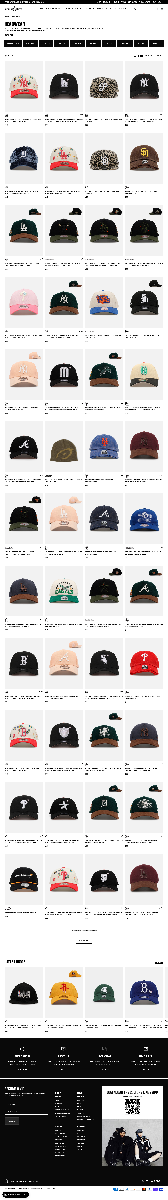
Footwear (89, 8)
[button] (162, 8)
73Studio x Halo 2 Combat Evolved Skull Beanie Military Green (63, 481)
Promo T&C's (60, 1156)
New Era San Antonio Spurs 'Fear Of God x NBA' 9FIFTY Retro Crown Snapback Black (23, 1027)
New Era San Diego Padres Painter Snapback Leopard (102, 192)
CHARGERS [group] (125, 43)
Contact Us (59, 1143)
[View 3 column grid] (135, 56)
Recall (80, 1103)
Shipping (80, 1100)
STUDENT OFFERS (118, 2)
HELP (154, 2)
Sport (57, 1106)
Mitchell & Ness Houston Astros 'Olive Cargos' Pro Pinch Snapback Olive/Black (104, 625)
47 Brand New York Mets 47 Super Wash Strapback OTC (100, 481)
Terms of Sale (60, 1153)
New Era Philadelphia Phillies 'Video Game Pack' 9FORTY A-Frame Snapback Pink (23, 337)
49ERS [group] (109, 43)
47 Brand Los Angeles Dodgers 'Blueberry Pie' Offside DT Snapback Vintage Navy (23, 625)
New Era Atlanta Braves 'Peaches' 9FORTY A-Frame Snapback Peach (62, 697)
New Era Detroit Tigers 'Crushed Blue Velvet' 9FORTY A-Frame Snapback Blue (22, 192)
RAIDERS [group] (77, 43)
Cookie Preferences (85, 1119)
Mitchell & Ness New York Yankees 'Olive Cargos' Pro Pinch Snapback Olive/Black (144, 265)
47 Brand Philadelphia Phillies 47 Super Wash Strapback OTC (143, 697)
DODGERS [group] (30, 43)
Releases (119, 8)
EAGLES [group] (93, 43)
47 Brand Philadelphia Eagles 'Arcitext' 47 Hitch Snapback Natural (64, 625)
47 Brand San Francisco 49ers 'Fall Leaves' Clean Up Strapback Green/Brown (142, 842)
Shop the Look (61, 1137)
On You (80, 1110)
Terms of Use (60, 1149)
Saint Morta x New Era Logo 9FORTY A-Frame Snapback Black (142, 337)
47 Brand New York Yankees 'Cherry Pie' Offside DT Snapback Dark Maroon (143, 481)
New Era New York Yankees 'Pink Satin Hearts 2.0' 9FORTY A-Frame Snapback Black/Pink (144, 120)
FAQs (79, 1106)
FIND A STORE (144, 2)
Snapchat (81, 1140)
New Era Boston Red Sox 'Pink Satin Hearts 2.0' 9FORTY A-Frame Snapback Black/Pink (23, 697)
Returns (80, 1097)
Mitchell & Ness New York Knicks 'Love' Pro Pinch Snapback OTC (104, 337)
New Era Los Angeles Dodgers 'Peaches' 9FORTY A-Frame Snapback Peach (63, 553)
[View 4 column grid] (140, 56)
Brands (99, 8)
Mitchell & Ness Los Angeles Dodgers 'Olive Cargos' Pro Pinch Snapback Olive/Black (102, 265)
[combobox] (144, 9)
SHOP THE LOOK (103, 2)
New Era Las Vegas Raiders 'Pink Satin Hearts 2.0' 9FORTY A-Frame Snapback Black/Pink (64, 769)
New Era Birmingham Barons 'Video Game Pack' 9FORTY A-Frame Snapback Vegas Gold (143, 409)
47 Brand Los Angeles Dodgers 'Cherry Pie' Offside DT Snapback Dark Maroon (142, 914)
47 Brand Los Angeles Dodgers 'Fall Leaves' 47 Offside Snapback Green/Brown (23, 265)
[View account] (158, 8)
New (42, 8)
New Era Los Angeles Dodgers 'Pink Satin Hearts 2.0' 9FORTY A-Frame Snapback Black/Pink (64, 120)
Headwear (77, 8)
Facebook (81, 1130)
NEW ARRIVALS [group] (13, 43)
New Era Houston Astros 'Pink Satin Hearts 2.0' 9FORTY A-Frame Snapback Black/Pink (63, 842)
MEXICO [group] (156, 43)
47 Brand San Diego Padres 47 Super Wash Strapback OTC (141, 192)
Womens (56, 8)
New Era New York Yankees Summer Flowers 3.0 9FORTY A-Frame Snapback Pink (23, 120)
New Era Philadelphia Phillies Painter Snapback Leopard (104, 120)
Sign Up (12, 1121)
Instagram (81, 1137)
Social (81, 1126)
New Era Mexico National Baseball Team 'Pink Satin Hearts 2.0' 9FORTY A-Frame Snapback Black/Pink (62, 409)
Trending (108, 8)
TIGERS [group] (141, 43)
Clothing (66, 8)
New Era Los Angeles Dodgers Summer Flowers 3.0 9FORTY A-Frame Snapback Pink (64, 192)
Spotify (80, 1146)
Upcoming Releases (63, 1113)
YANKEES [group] (46, 43)
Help (79, 1093)
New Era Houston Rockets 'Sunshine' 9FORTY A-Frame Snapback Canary (63, 1027)
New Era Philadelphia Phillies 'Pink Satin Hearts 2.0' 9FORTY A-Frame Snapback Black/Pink (23, 842)
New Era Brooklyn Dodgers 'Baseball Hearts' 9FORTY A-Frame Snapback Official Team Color (143, 1027)
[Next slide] (163, 998)
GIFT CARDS (132, 2)
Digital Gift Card (62, 1110)
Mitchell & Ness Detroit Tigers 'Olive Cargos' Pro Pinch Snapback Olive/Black (23, 553)
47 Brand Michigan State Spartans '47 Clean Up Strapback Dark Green (103, 1027)
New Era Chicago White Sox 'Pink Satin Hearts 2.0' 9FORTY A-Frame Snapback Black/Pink (104, 697)
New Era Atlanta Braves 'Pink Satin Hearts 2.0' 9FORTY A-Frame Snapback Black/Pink (23, 481)
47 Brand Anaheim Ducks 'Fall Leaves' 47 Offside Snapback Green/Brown (103, 769)
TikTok (80, 1149)
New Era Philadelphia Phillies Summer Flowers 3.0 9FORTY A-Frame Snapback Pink (63, 914)
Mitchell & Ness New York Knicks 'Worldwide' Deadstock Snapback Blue (143, 553)
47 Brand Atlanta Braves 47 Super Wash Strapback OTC (100, 553)
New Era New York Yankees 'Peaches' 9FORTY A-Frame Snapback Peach (22, 409)
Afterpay (80, 1113)
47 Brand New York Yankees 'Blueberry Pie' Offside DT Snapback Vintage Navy (141, 769)
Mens (48, 8)
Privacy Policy (60, 1146)
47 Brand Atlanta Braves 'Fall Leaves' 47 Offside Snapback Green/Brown (144, 625)
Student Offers (83, 1116)
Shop (58, 1093)
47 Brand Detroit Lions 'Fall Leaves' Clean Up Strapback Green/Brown (103, 409)
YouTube (80, 1143)
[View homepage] (13, 8)
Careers (58, 1140)
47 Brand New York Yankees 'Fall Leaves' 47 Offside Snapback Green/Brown (61, 337)
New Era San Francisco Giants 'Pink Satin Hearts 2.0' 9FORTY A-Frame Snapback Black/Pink (104, 914)
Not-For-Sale (60, 1116)
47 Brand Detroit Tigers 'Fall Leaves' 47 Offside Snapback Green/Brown (104, 842)
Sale (127, 8)
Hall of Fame (60, 1133)
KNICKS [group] (62, 43)
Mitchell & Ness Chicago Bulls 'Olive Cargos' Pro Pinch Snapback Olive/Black (62, 265)
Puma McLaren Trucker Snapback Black (20, 913)
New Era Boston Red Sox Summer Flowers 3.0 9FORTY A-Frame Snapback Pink (22, 769)
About (58, 1126)
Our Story (59, 1130)
